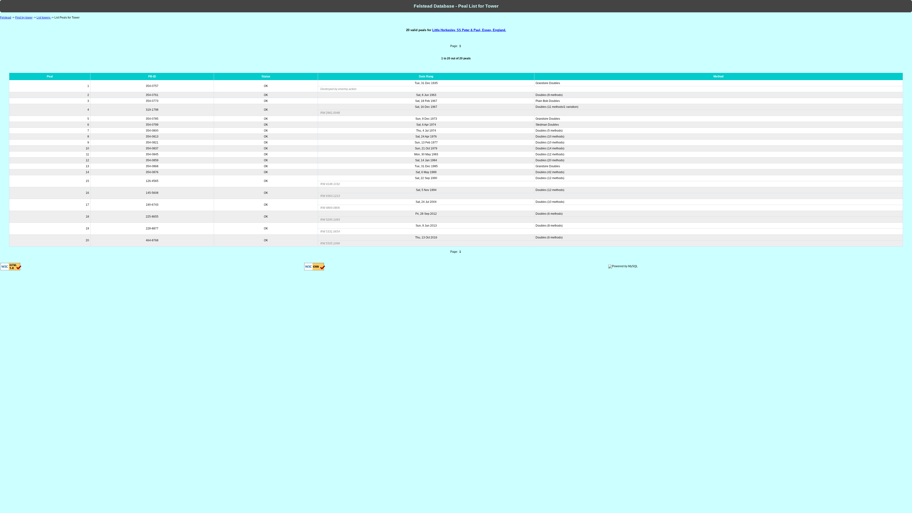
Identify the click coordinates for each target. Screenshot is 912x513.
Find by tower (24, 17)
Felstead (5, 17)
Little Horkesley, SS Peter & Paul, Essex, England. (469, 30)
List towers (44, 17)
